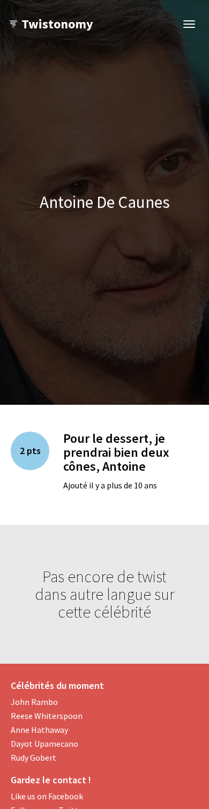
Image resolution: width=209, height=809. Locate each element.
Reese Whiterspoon (47, 715)
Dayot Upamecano (44, 743)
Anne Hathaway (39, 729)
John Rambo (34, 701)
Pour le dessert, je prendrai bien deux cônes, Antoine (116, 452)
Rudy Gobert (33, 757)
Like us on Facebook (47, 796)
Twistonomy (57, 24)
